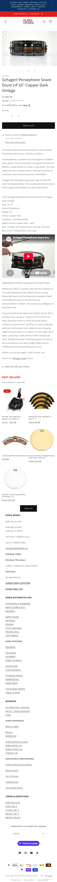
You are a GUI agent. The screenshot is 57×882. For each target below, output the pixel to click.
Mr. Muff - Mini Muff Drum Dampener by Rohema (11, 418)
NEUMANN (10, 656)
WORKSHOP (11, 736)
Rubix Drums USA (17, 876)
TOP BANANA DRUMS (15, 689)
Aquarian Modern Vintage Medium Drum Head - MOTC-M (42, 457)
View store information (15, 142)
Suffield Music (12, 782)
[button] (5, 22)
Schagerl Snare (19, 358)
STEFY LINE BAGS (14, 628)
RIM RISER (10, 620)
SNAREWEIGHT (12, 679)
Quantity (5, 110)
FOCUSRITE (11, 653)
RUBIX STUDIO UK (14, 749)
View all (29, 508)
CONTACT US (12, 753)
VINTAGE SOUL (12, 631)
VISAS (8, 715)
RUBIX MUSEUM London (17, 741)
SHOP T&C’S (11, 806)
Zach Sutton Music (14, 787)
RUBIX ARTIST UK (14, 745)
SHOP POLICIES (13, 802)
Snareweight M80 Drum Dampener (15, 456)
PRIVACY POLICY (13, 817)
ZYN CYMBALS (12, 635)
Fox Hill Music (12, 776)
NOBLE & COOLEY (14, 660)
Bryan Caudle (12, 770)
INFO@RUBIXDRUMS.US (17, 548)
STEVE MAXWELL (13, 669)
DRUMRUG (10, 611)
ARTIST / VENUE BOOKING (18, 711)
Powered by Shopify (31, 876)
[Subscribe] (43, 834)
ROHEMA (10, 624)
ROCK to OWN (12, 726)
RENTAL (9, 732)
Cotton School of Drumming (19, 764)
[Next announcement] (52, 6)
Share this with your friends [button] (17, 366)
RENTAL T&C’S (12, 813)
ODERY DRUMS (12, 617)
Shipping (5, 100)
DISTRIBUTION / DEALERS (17, 707)
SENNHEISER (12, 666)
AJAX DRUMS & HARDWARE (18, 603)
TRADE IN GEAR (13, 692)
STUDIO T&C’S (12, 810)
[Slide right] (35, 71)
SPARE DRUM (11, 683)
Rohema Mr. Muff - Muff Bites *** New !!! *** (41, 418)
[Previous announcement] (5, 6)
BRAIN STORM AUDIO (15, 607)
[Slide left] (22, 71)
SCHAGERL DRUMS (14, 675)
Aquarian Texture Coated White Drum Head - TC (13, 495)
